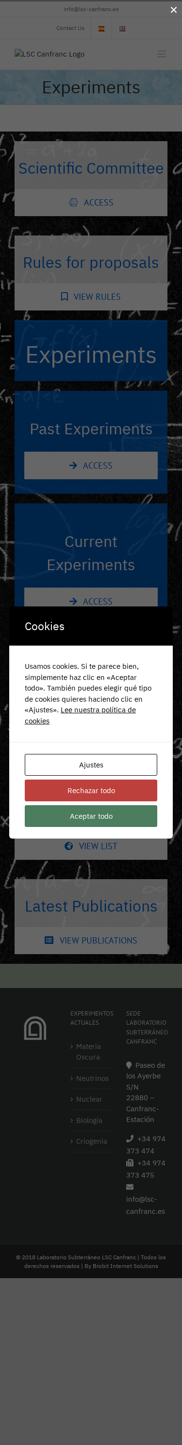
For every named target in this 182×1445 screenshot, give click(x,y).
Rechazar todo (91, 790)
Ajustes (91, 764)
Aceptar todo (91, 816)
